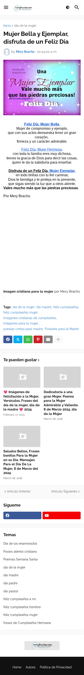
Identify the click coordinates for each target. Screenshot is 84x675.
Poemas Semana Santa (20, 559)
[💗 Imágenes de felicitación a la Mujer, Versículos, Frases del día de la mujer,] (21, 377)
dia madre (43, 307)
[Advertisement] (42, 245)
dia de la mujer (25, 25)
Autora (30, 667)
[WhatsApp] (28, 339)
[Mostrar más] (58, 339)
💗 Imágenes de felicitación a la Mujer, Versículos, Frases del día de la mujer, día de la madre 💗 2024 (21, 400)
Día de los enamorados (20, 543)
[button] (6, 7)
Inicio (7, 25)
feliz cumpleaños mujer (20, 312)
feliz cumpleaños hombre (22, 607)
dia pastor (10, 591)
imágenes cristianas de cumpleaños (29, 318)
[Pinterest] (38, 339)
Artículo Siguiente (64, 491)
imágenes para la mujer (20, 323)
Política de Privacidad (56, 667)
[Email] (48, 339)
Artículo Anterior (18, 491)
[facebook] (22, 515)
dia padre (10, 583)
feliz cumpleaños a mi (19, 599)
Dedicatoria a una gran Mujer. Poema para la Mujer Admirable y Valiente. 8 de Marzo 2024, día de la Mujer (61, 403)
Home (17, 667)
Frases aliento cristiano (20, 551)
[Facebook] (7, 339)
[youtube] (62, 515)
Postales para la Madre (62, 329)
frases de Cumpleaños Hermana (27, 623)
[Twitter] (17, 339)
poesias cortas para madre (23, 329)
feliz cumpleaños (65, 307)
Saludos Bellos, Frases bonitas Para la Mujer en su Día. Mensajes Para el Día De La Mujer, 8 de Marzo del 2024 (21, 462)
